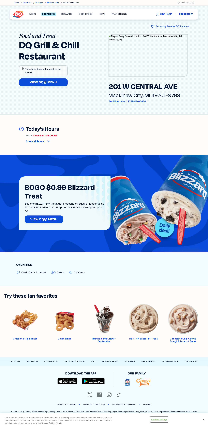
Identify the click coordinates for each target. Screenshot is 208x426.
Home (16, 3)
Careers (130, 361)
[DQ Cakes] (127, 382)
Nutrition (32, 361)
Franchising (148, 361)
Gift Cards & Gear (74, 361)
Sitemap (147, 404)
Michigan (39, 3)
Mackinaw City (53, 3)
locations (48, 14)
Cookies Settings (159, 419)
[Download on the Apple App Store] (67, 381)
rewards (66, 14)
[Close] (203, 419)
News (102, 14)
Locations (27, 3)
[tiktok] (119, 394)
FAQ (93, 361)
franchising (119, 14)
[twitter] (90, 394)
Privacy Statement (66, 404)
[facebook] (99, 394)
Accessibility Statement (124, 404)
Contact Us (50, 361)
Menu (32, 14)
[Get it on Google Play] (93, 381)
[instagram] (109, 394)
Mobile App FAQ (110, 361)
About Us (15, 361)
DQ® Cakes (85, 14)
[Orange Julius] (143, 382)
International (170, 361)
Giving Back (191, 361)
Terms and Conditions (94, 404)
